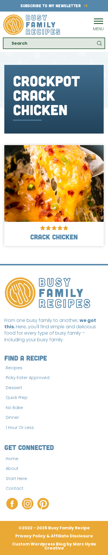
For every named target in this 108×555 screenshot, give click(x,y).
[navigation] (98, 24)
